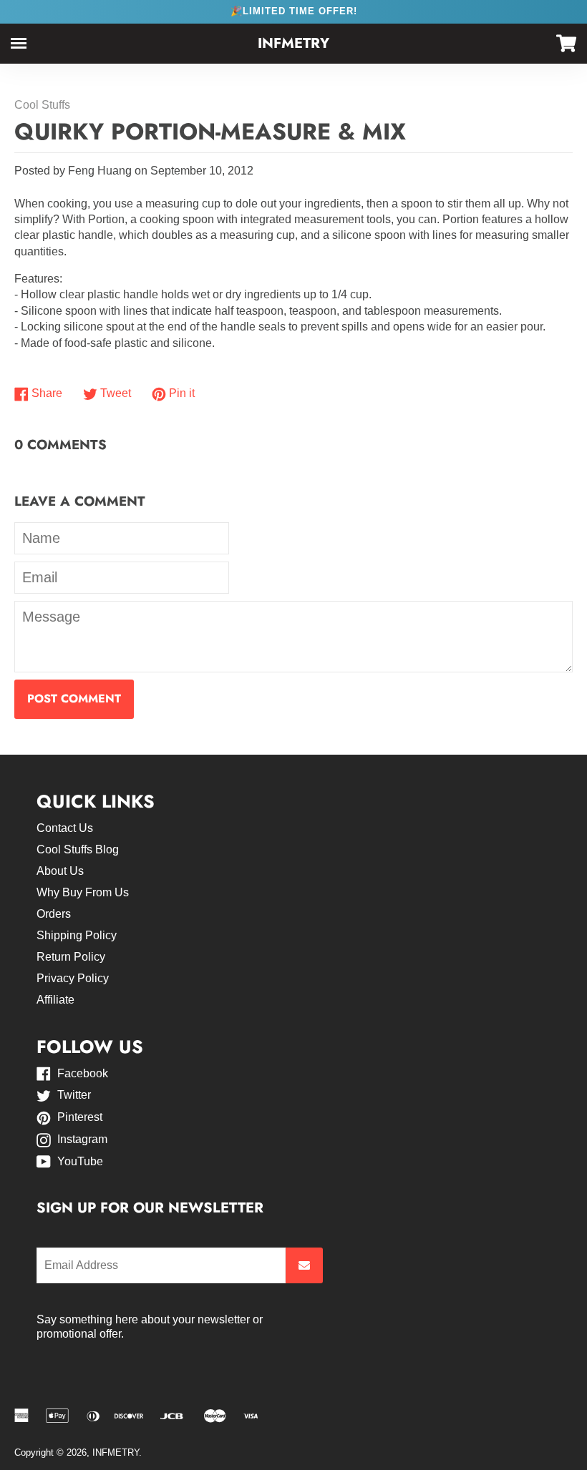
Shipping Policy (77, 935)
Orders (54, 914)
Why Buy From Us (83, 892)
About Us (60, 871)
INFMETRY (293, 43)
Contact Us (65, 828)
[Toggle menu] (18, 43)
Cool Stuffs (42, 105)
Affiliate (55, 1000)
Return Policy (71, 957)
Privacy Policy (73, 978)
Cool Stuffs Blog (78, 849)
